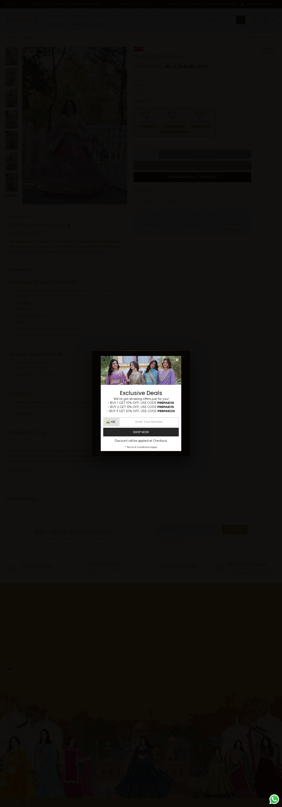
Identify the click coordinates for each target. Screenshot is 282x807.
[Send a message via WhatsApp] (274, 799)
